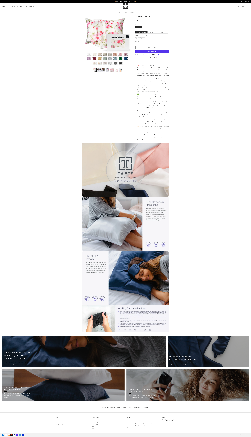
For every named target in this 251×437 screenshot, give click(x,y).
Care (17, 6)
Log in (239, 6)
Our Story (93, 428)
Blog (21, 6)
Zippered (139, 27)
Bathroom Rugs (59, 424)
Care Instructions (95, 420)
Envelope (146, 27)
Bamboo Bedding (60, 420)
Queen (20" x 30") (152, 32)
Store (7, 6)
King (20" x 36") (163, 32)
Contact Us (93, 426)
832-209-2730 (246, 1)
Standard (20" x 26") (141, 32)
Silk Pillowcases (59, 422)
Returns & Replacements (97, 422)
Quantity (137, 41)
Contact (26, 6)
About (13, 6)
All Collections (121, 12)
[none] (95, 70)
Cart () (244, 6)
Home (3, 6)
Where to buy (32, 6)
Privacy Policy (94, 424)
